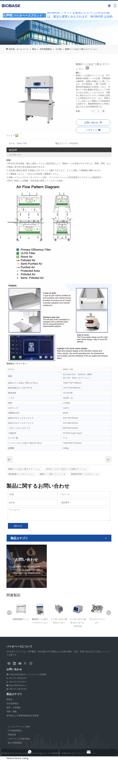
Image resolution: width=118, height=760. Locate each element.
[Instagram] (30, 663)
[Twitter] (25, 663)
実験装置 (12, 734)
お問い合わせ (91, 122)
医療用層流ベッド (21, 619)
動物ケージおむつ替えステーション (24, 469)
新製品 (9, 699)
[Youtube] (20, 663)
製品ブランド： (62, 143)
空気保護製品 (12, 703)
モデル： (13, 143)
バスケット (91, 130)
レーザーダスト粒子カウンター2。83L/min (78, 622)
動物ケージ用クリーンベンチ (53, 474)
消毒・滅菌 (11, 711)
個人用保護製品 (15, 742)
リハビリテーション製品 (19, 726)
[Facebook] (9, 663)
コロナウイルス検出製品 (19, 738)
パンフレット (15, 154)
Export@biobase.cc (18, 685)
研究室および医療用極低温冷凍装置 (22, 715)
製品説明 (13, 149)
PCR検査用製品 (15, 730)
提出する (18, 525)
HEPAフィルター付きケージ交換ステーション (66, 469)
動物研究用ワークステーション (85, 474)
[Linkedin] (14, 663)
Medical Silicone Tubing (17, 758)
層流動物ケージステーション (21, 474)
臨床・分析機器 (13, 707)
